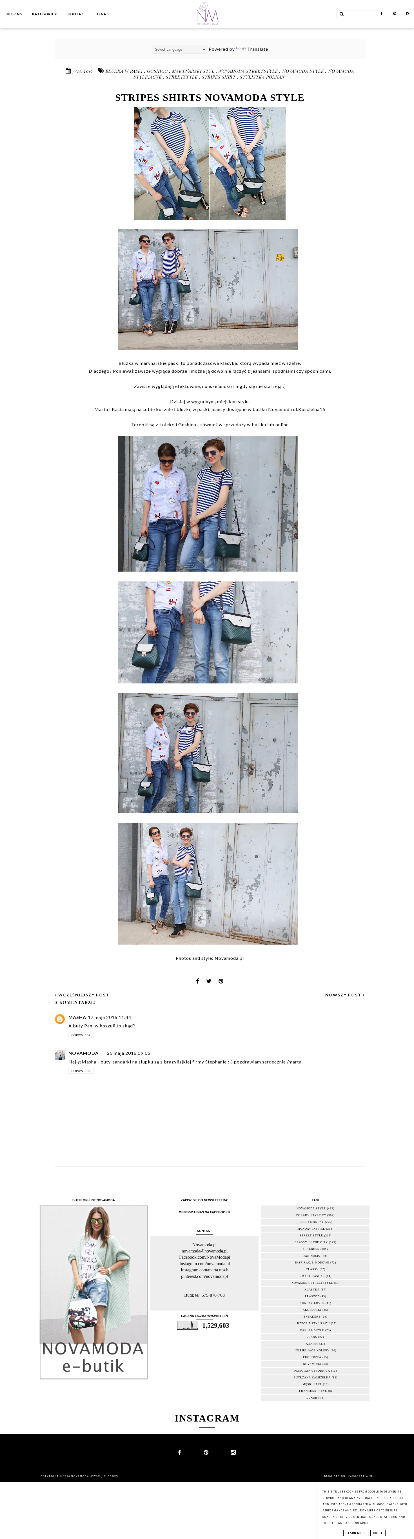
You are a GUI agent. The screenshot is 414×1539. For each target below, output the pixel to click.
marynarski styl (194, 71)
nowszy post (344, 994)
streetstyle (182, 77)
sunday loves (312, 1303)
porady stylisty (311, 1215)
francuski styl (313, 1391)
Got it (377, 1533)
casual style (312, 1330)
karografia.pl (360, 1476)
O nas (103, 14)
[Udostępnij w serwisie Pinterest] (221, 983)
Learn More (355, 1533)
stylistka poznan (262, 77)
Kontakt (77, 14)
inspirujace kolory (312, 1350)
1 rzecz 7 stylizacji (312, 1323)
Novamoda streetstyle (249, 71)
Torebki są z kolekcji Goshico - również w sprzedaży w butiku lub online (210, 424)
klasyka (312, 1289)
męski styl (312, 1384)
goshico (158, 71)
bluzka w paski (125, 71)
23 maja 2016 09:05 (128, 1053)
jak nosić (312, 1255)
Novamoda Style (86, 1476)
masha (77, 1017)
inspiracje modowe (312, 1262)
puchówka (312, 1357)
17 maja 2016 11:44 (109, 1017)
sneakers (312, 1316)
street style (311, 1235)
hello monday (311, 1221)
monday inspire (311, 1228)
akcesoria (312, 1309)
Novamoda (83, 1053)
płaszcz (312, 1296)
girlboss (311, 1249)
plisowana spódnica (312, 1370)
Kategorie (44, 14)
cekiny (312, 1343)
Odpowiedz (81, 1035)
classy (312, 1269)
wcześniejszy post (83, 994)
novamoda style (303, 71)
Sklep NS (13, 14)
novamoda (312, 1363)
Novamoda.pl (229, 958)
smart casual (312, 1276)
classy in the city (311, 1242)
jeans (312, 1336)
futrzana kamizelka (312, 1377)
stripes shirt (219, 77)
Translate (257, 49)
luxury (312, 1397)
